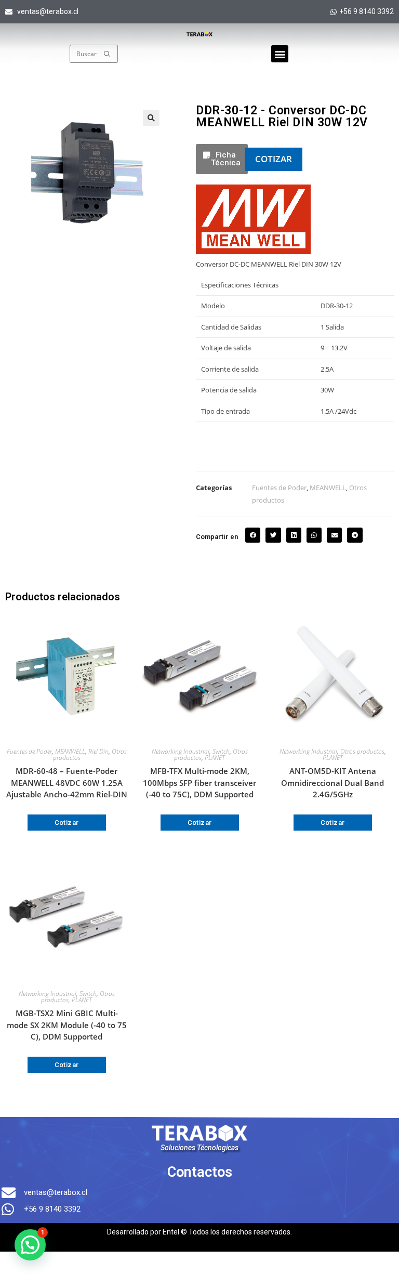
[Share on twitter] (273, 535)
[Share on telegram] (354, 535)
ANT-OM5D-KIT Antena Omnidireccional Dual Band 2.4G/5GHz (332, 782)
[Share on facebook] (252, 535)
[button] (279, 53)
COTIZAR (273, 159)
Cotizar (67, 822)
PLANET (215, 757)
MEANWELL (328, 487)
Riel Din (98, 751)
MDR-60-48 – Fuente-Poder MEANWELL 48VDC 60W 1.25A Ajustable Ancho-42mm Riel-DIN (66, 782)
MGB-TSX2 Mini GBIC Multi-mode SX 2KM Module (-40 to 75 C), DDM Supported (67, 1025)
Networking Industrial (180, 751)
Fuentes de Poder (279, 487)
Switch (221, 751)
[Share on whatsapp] (314, 535)
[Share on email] (334, 535)
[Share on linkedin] (293, 535)
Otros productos (362, 751)
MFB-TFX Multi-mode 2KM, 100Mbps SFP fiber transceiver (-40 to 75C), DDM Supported (199, 782)
